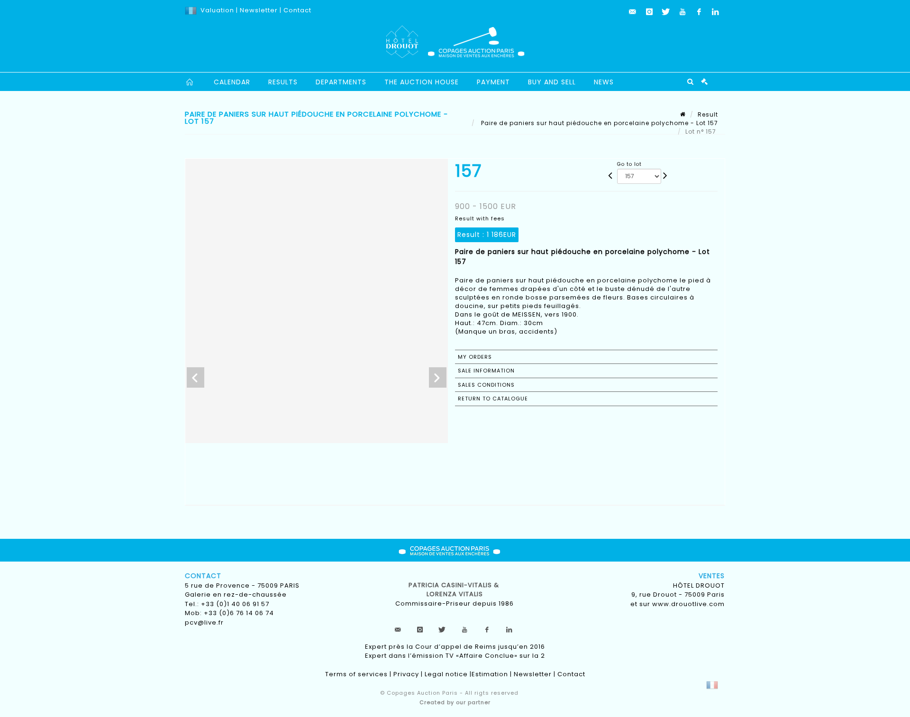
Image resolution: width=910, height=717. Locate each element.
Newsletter (258, 10)
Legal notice (446, 674)
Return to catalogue (493, 398)
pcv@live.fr (204, 622)
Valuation (217, 10)
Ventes (712, 576)
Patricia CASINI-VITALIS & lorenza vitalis (455, 590)
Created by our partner (455, 702)
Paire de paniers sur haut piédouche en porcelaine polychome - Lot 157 (598, 123)
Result (708, 114)
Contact (297, 10)
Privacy (406, 674)
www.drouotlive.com (688, 603)
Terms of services (356, 674)
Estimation (490, 674)
